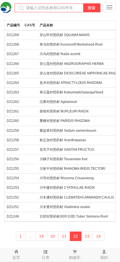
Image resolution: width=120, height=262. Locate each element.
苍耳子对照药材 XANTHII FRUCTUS (67, 150)
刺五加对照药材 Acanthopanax (63, 140)
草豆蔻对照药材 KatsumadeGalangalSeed (71, 92)
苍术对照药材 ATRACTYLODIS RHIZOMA (71, 83)
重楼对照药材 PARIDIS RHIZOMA (65, 121)
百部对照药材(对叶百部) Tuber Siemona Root (74, 216)
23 (87, 236)
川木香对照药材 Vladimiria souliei (65, 207)
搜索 (91, 8)
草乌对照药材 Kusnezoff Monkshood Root (71, 44)
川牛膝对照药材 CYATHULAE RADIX (67, 188)
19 (41, 236)
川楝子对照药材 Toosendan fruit (63, 159)
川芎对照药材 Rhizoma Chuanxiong (67, 178)
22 (75, 236)
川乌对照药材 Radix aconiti (60, 54)
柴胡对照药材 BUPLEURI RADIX (64, 111)
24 (98, 236)
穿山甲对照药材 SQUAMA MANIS (65, 35)
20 (53, 236)
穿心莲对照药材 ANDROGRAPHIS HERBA (72, 64)
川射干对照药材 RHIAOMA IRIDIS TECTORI (72, 169)
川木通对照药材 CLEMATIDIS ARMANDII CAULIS (77, 197)
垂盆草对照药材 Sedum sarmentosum (68, 131)
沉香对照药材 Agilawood (58, 102)
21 (64, 236)
